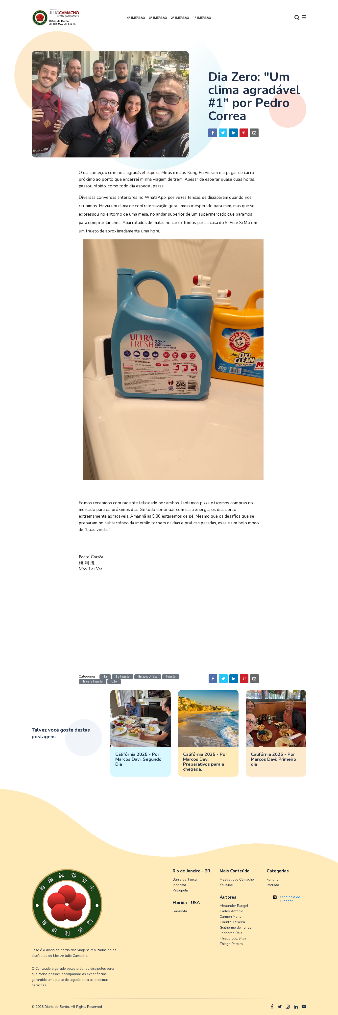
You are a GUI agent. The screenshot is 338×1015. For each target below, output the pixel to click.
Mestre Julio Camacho (237, 879)
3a (105, 677)
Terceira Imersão (92, 682)
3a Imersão (122, 677)
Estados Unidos (147, 677)
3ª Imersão (158, 18)
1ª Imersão (202, 18)
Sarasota (180, 911)
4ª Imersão (136, 18)
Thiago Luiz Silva (233, 938)
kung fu (273, 879)
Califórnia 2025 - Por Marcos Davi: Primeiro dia (273, 759)
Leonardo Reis (231, 933)
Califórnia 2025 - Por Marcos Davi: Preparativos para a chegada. (205, 761)
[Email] (254, 132)
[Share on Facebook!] (212, 132)
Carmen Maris (230, 916)
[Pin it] (244, 132)
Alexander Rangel (234, 905)
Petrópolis (181, 890)
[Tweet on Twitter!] (223, 132)
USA (114, 682)
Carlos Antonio (231, 911)
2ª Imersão (180, 18)
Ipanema (179, 885)
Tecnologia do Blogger (288, 899)
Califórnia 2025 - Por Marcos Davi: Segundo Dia (138, 759)
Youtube (226, 885)
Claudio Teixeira (232, 922)
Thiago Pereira (231, 943)
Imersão (170, 677)
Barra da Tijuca (185, 879)
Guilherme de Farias (235, 927)
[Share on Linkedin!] (233, 132)
